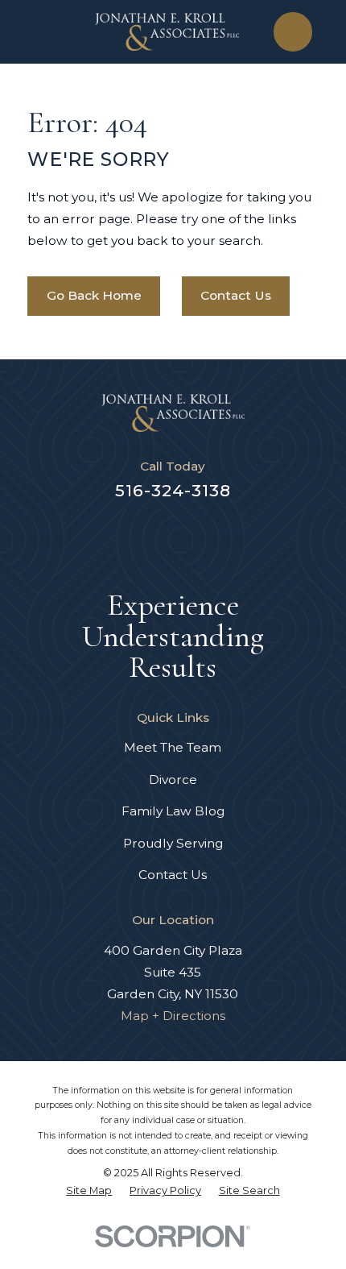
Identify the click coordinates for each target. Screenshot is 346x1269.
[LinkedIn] (193, 536)
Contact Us (235, 295)
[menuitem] (89, 1191)
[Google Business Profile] (232, 536)
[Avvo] (114, 536)
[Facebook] (154, 536)
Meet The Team (172, 747)
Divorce (173, 779)
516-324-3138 (173, 490)
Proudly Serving (173, 843)
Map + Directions (173, 1015)
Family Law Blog (173, 811)
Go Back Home (94, 295)
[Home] (167, 32)
